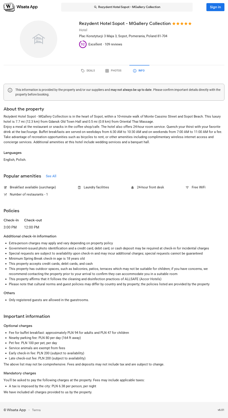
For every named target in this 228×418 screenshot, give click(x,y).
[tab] (89, 71)
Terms (36, 410)
